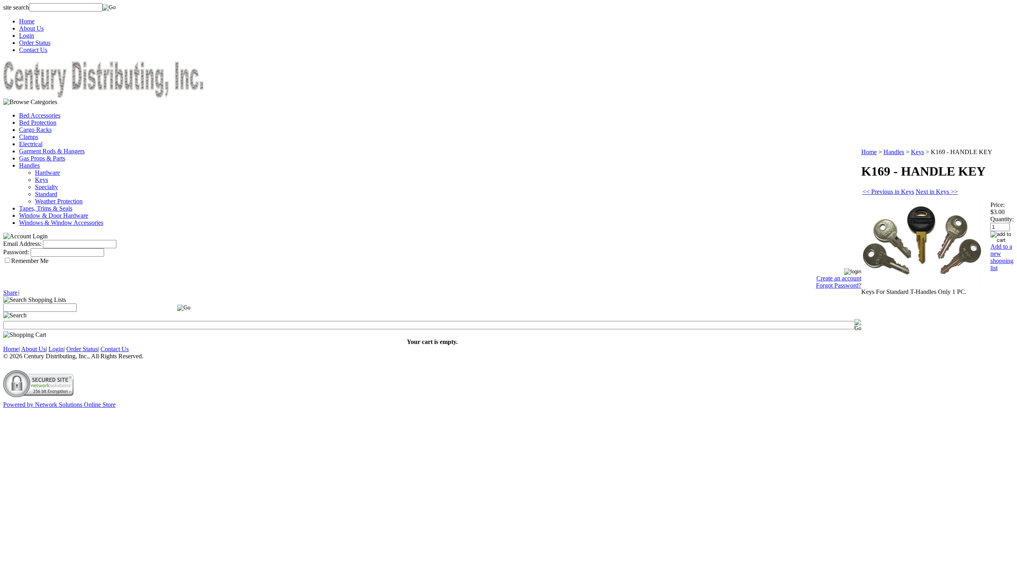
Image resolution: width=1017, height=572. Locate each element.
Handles (29, 165)
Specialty (46, 187)
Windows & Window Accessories (61, 222)
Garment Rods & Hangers (52, 151)
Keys (41, 179)
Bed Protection (37, 122)
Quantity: (1002, 219)
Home (27, 21)
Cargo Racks (35, 129)
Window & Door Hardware (53, 215)
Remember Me (29, 260)
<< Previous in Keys (888, 191)
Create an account (838, 278)
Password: (16, 252)
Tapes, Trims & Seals (45, 208)
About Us (31, 28)
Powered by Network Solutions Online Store (59, 404)
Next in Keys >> (937, 191)
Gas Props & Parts (42, 158)
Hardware (47, 172)
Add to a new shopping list (1001, 257)
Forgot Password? (838, 285)
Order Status (34, 42)
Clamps (28, 136)
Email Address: (22, 243)
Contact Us (33, 49)
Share (10, 292)
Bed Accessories (39, 115)
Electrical (31, 144)
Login (26, 35)
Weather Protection (59, 201)
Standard (46, 194)
